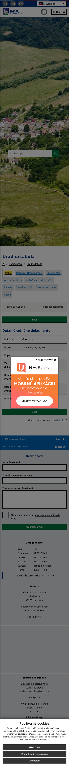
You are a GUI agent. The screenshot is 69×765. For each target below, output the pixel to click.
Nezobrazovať (45, 360)
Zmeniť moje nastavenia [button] (34, 754)
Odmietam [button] (34, 760)
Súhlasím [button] (34, 747)
